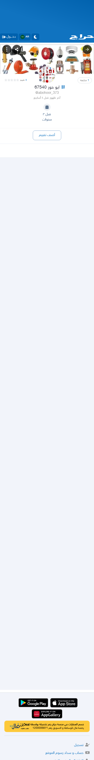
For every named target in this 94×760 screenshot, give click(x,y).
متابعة (84, 80)
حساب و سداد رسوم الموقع (64, 753)
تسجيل (79, 745)
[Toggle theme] (35, 36)
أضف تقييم (47, 135)
